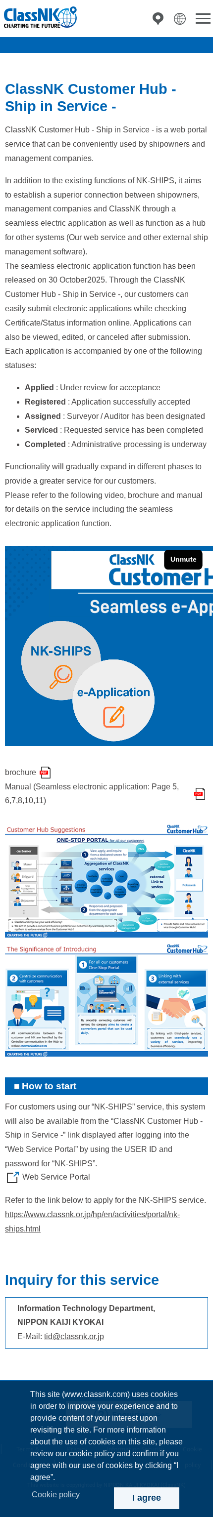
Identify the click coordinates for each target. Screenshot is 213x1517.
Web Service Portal (56, 1177)
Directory (158, 18)
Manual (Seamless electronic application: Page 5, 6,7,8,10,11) (92, 793)
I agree (146, 1498)
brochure (20, 772)
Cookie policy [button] (56, 1494)
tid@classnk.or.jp (74, 1336)
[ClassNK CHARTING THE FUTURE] (39, 17)
